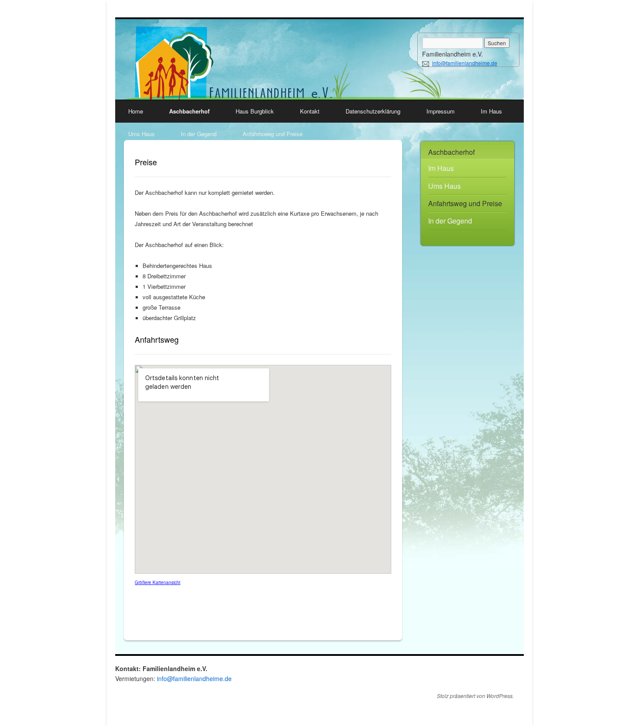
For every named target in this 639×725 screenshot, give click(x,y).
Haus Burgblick (255, 111)
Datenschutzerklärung (373, 111)
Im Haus (491, 111)
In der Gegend (198, 134)
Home (135, 111)
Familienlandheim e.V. (452, 54)
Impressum (440, 111)
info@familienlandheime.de (464, 63)
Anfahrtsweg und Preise (273, 134)
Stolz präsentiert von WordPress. (475, 695)
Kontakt (310, 111)
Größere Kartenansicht (157, 582)
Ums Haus (141, 134)
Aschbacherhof (189, 111)
